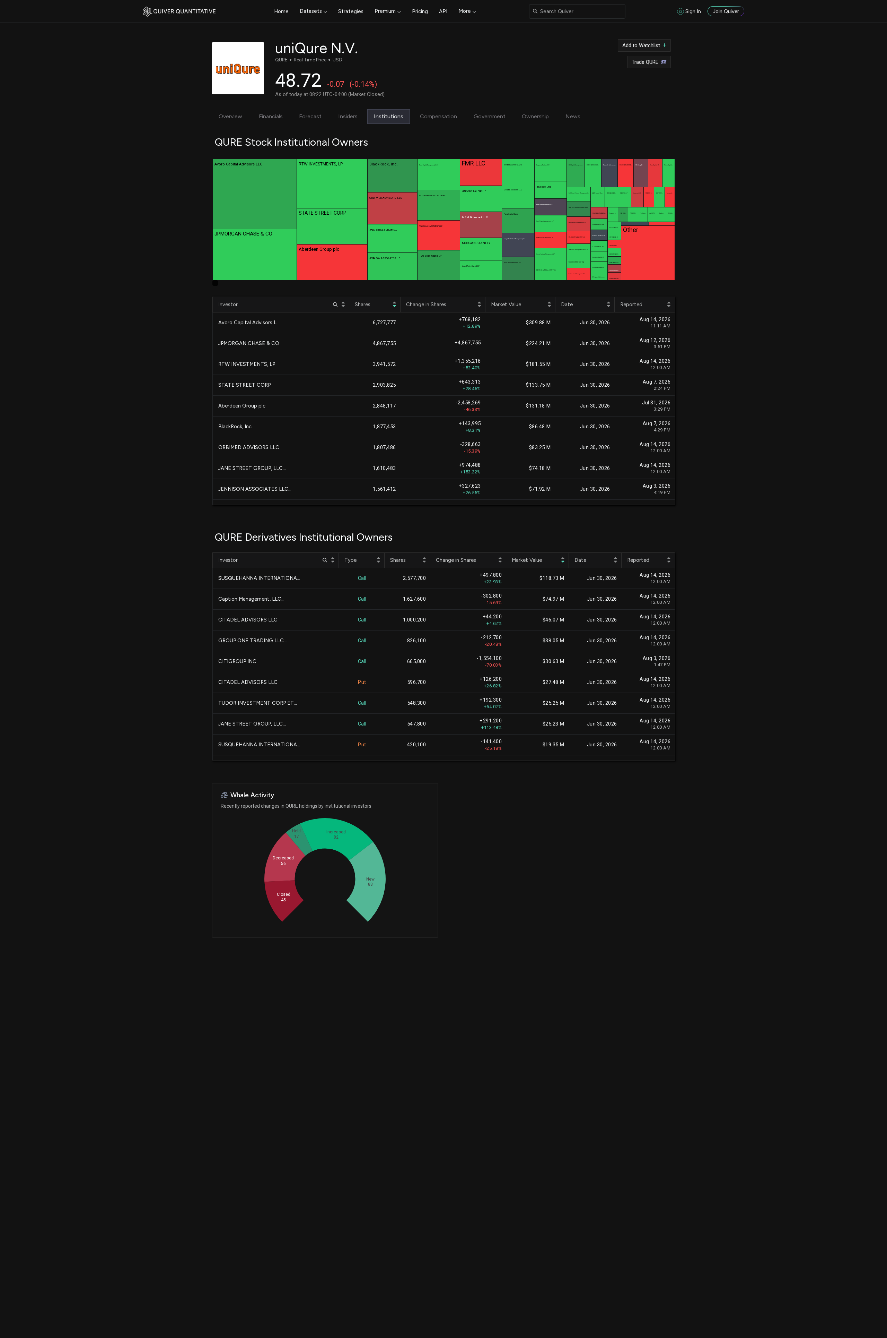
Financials (271, 116)
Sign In (693, 11)
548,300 (416, 703)
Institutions (388, 116)
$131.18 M (538, 406)
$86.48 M (540, 427)
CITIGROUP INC (237, 661)
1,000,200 (414, 620)
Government (490, 116)
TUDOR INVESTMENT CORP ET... (257, 703)
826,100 (416, 641)
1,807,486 (384, 448)
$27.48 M (553, 682)
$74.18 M (540, 468)
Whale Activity (252, 795)
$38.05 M (553, 641)
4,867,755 (384, 343)
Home (281, 11)
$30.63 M (553, 661)
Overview (230, 116)
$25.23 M (553, 724)
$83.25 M (540, 448)
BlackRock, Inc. (235, 426)
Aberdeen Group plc (241, 406)
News (572, 116)
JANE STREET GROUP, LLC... (252, 468)
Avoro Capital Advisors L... (249, 322)
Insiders (348, 116)
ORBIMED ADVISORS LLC (248, 447)
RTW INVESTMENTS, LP (246, 364)
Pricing (420, 11)
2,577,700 (414, 578)
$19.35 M (553, 745)
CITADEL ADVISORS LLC (248, 620)
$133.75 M (538, 385)
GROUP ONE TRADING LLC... (252, 640)
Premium (385, 11)
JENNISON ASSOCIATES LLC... (254, 489)
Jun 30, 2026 (595, 322)
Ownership (535, 116)
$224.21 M (538, 343)
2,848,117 (384, 406)
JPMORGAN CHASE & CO (248, 343)
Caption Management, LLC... (251, 599)
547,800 (416, 724)
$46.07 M (553, 620)
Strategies (350, 11)
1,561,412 (384, 489)
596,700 (416, 682)
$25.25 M (553, 703)
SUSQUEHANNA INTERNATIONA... (259, 578)
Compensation (438, 116)
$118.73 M (551, 578)
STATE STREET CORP (244, 385)
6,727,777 (384, 323)
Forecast (310, 116)
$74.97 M (553, 599)
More (464, 11)
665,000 (416, 661)
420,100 (416, 745)
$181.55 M (538, 364)
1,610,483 (384, 468)
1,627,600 (414, 599)
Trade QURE (645, 62)
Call (362, 578)
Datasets (311, 11)
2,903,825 (384, 385)
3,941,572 (384, 364)
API (443, 11)
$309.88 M (538, 323)
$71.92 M (540, 489)
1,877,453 (384, 427)
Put (362, 682)
